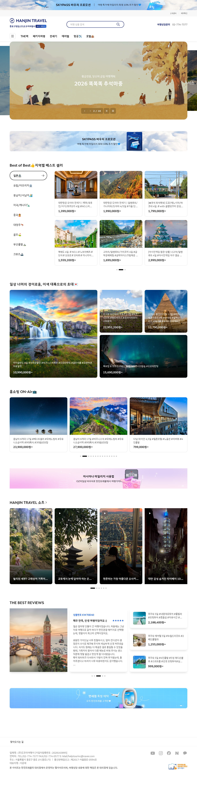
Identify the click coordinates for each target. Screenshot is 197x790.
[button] (117, 269)
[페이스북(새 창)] (169, 753)
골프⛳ (17, 234)
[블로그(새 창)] (177, 753)
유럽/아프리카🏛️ (22, 185)
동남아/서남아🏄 (22, 195)
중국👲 (17, 215)
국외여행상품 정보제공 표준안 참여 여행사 (178, 766)
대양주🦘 (18, 225)
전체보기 (113, 111)
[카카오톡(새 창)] (185, 753)
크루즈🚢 (18, 254)
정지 (107, 111)
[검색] (118, 24)
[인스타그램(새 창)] (160, 753)
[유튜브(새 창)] (152, 753)
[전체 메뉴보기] (12, 36)
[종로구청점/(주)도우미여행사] (28, 20)
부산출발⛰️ (19, 244)
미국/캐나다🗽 (21, 205)
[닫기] (185, 5)
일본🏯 (17, 175)
